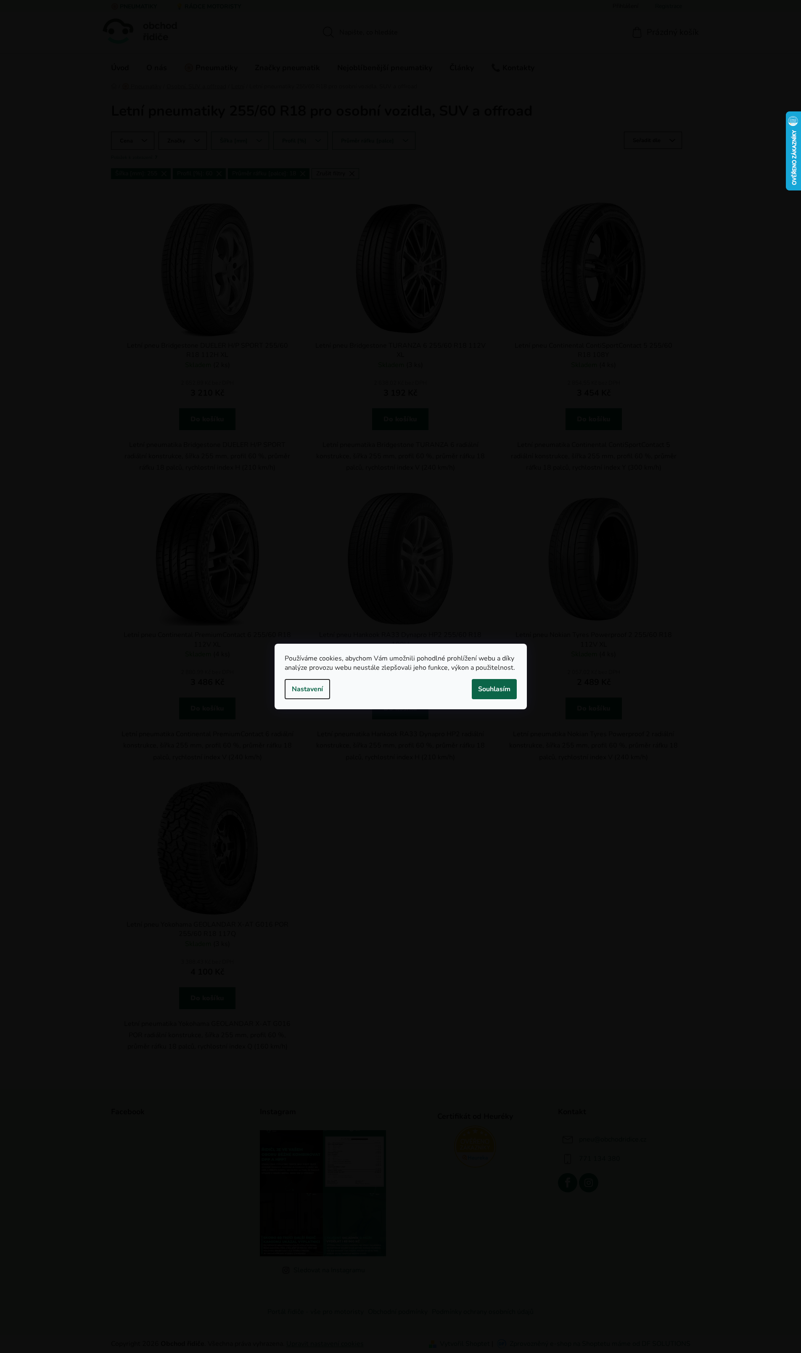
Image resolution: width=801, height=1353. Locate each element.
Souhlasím (494, 689)
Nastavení (307, 689)
